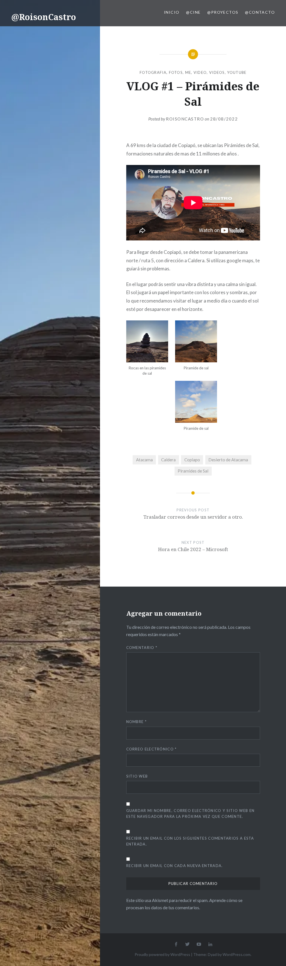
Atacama (144, 459)
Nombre (136, 721)
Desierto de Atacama (228, 459)
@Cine (193, 12)
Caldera (168, 459)
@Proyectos (222, 12)
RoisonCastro (185, 118)
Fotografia (153, 72)
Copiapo (192, 459)
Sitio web (137, 776)
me (188, 72)
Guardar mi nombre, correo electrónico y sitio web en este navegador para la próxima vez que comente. (190, 813)
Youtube (236, 72)
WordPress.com (237, 954)
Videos (217, 72)
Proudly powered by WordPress (162, 954)
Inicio (171, 12)
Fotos (176, 72)
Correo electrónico (151, 749)
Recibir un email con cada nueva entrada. (174, 865)
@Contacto (260, 12)
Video (200, 72)
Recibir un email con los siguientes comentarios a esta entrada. (190, 841)
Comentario (142, 647)
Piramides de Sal (193, 470)
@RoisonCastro (43, 17)
